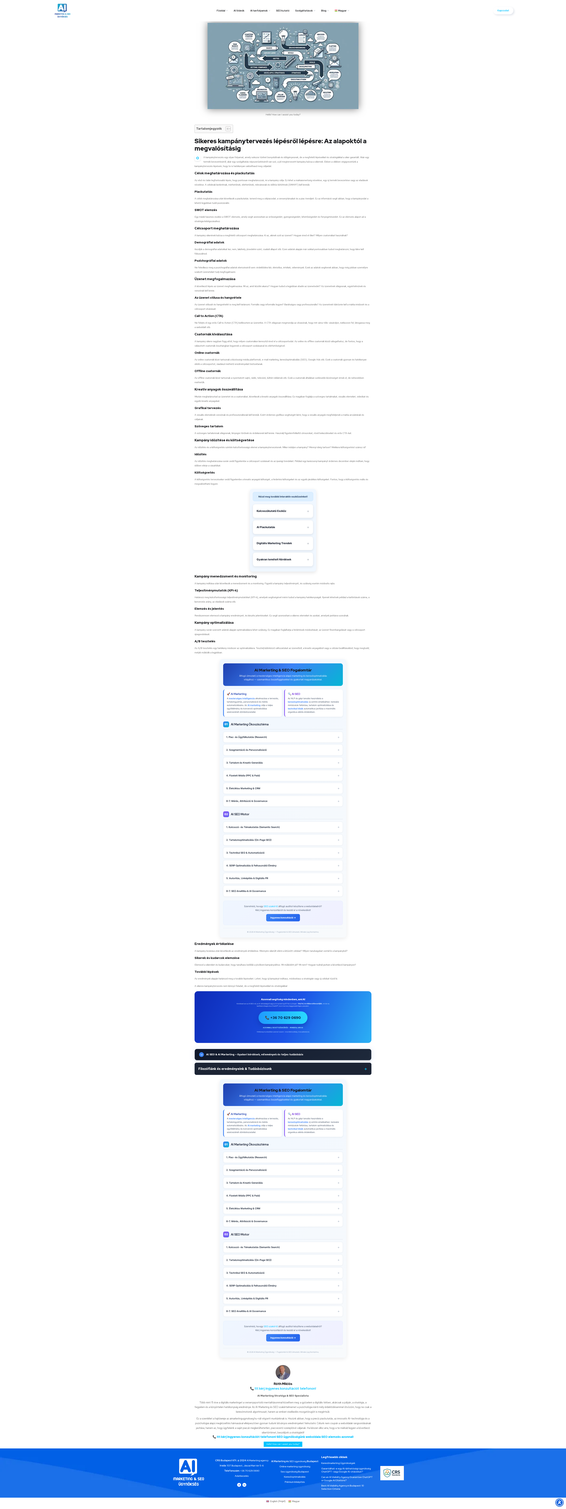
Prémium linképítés (295, 1482)
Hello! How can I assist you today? (283, 1444)
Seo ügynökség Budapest (295, 1471)
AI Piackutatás (266, 527)
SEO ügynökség (297, 1461)
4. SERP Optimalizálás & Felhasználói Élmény (251, 865)
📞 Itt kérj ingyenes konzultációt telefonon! (283, 1388)
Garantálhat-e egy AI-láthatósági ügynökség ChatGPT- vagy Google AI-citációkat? (346, 1470)
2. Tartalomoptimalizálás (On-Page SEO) (249, 839)
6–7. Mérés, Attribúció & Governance (246, 801)
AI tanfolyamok (259, 10)
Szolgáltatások (304, 10)
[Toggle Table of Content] (226, 128)
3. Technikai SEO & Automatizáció (245, 852)
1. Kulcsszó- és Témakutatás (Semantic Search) (253, 827)
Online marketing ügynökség (294, 1466)
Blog (323, 10)
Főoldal (221, 10)
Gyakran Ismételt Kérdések (274, 559)
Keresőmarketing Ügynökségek (338, 1463)
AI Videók (239, 10)
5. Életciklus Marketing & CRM (243, 788)
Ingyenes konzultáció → (283, 917)
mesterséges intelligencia (242, 698)
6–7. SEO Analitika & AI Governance (246, 891)
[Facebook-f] (239, 1485)
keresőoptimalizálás (298, 701)
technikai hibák (295, 708)
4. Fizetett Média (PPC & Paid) (243, 775)
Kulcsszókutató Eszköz (271, 510)
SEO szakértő (271, 906)
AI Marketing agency (257, 1460)
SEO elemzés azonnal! (337, 1437)
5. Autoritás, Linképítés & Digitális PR (247, 878)
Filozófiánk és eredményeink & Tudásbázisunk (235, 1069)
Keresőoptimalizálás (295, 1476)
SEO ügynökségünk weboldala (299, 1437)
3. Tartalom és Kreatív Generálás (244, 762)
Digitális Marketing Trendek (274, 543)
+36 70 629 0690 (249, 1470)
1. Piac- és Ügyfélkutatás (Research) (246, 737)
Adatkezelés (242, 1475)
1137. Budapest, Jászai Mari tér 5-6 (245, 1465)
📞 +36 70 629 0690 (283, 1017)
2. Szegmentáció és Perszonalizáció (246, 749)
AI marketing (254, 705)
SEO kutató (282, 10)
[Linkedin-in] (244, 1485)
